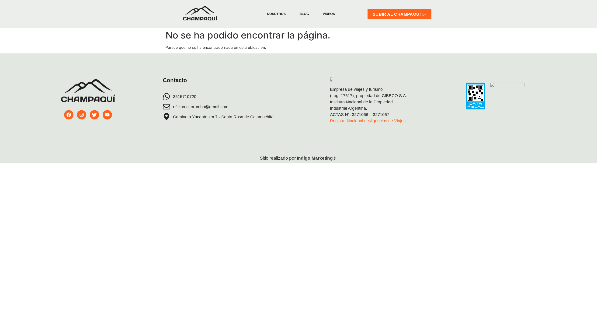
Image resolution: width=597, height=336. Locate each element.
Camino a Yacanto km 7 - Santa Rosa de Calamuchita (223, 117)
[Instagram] (81, 114)
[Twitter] (94, 114)
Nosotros (276, 14)
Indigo (303, 158)
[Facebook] (68, 114)
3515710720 (184, 96)
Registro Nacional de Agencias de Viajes (368, 121)
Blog (304, 14)
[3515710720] (166, 96)
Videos (329, 14)
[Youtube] (107, 114)
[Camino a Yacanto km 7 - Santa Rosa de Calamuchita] (166, 116)
